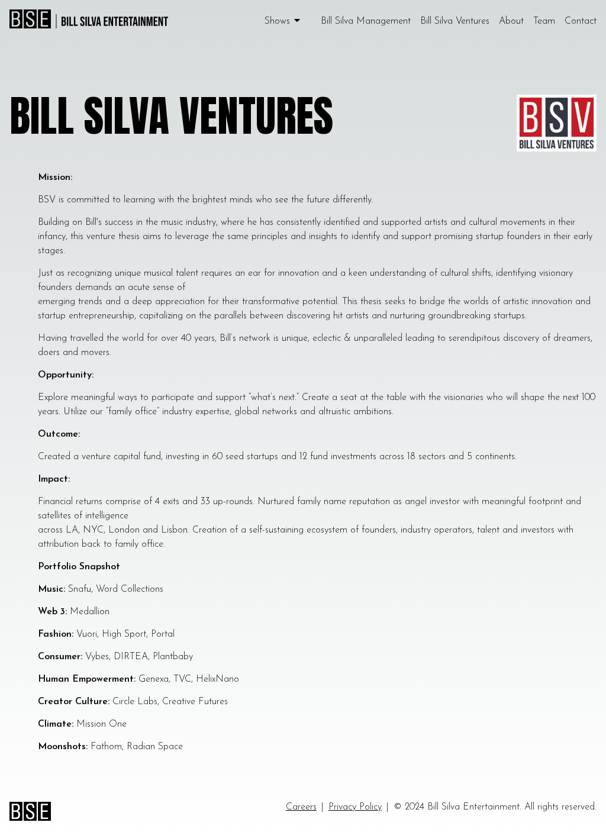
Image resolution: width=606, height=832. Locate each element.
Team (544, 21)
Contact (581, 21)
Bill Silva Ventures (454, 21)
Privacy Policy (355, 807)
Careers (301, 807)
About (511, 21)
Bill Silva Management (366, 21)
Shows (277, 21)
